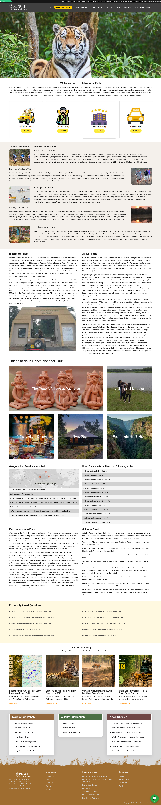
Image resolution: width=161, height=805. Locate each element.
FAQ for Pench (51, 776)
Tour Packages (81, 7)
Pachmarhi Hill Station (129, 436)
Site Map (49, 789)
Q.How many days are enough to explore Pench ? (102, 629)
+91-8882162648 (124, 7)
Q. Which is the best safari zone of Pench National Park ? (32, 617)
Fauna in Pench (69, 728)
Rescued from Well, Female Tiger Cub (126, 732)
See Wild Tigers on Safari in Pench (125, 751)
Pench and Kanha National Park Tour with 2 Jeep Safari (97, 780)
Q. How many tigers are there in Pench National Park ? (31, 623)
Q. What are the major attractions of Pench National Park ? (32, 635)
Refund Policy (123, 783)
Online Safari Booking (63, 7)
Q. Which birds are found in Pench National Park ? (102, 611)
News (48, 779)
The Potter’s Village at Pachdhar (56, 388)
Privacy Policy (124, 779)
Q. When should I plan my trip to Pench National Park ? (104, 623)
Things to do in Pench (89, 791)
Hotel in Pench (96, 7)
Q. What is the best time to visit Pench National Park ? (31, 611)
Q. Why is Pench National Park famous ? (25, 629)
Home (49, 7)
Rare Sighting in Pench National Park (126, 746)
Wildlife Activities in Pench (91, 795)
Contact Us (49, 783)
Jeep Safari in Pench (22, 737)
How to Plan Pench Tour (72, 732)
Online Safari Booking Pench (25, 742)
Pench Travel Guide (89, 788)
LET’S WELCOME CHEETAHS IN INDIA (127, 723)
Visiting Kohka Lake (129, 389)
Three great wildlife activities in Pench (126, 728)
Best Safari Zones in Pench (25, 723)
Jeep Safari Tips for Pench (24, 751)
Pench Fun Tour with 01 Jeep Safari (94, 776)
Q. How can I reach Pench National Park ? (99, 635)
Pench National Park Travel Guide (27, 746)
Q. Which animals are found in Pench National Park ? (103, 617)
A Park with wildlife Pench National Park (126, 742)
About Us (122, 776)
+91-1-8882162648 (143, 7)
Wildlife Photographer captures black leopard (129, 737)
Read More (13, 703)
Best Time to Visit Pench (24, 732)
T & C (121, 786)
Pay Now (109, 7)
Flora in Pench (68, 723)
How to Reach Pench (22, 728)
